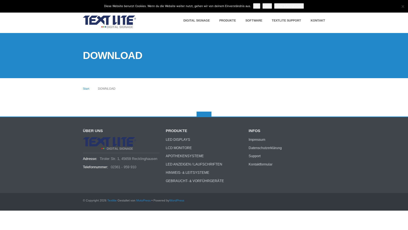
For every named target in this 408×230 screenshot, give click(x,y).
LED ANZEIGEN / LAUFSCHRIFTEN (194, 164)
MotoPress (143, 200)
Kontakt (318, 20)
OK (257, 6)
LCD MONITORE (179, 148)
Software (253, 20)
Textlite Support (286, 20)
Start (86, 88)
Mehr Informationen (289, 6)
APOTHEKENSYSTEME (185, 156)
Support (255, 156)
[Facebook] (323, 201)
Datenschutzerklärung (265, 148)
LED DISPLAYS (178, 139)
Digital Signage (196, 20)
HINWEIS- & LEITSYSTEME (187, 172)
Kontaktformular (260, 164)
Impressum (257, 139)
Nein (267, 6)
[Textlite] (110, 22)
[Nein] (403, 6)
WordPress (176, 200)
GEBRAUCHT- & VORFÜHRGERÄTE (195, 181)
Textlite (112, 200)
